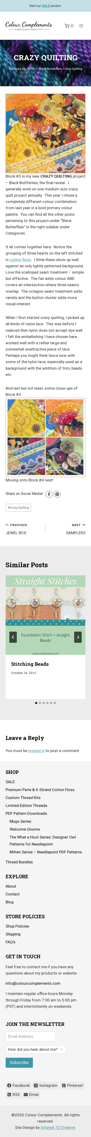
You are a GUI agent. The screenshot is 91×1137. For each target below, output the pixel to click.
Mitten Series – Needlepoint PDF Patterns (46, 852)
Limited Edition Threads (26, 805)
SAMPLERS (75, 529)
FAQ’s (10, 942)
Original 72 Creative (58, 1127)
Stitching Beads (30, 664)
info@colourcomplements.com (33, 983)
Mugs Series (20, 821)
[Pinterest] (57, 494)
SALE (10, 781)
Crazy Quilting (72, 68)
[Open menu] (81, 26)
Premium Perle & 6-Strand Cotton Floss (40, 789)
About (11, 886)
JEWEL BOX (16, 529)
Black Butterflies (50, 68)
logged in (36, 750)
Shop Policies (17, 926)
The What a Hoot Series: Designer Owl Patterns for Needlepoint (43, 841)
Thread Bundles (19, 862)
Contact (13, 894)
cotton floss (20, 259)
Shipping (13, 934)
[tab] (36, 703)
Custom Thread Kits (23, 797)
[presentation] (45, 615)
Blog (10, 902)
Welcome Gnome (25, 829)
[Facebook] (49, 494)
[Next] (78, 637)
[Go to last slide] (13, 637)
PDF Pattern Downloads (26, 813)
